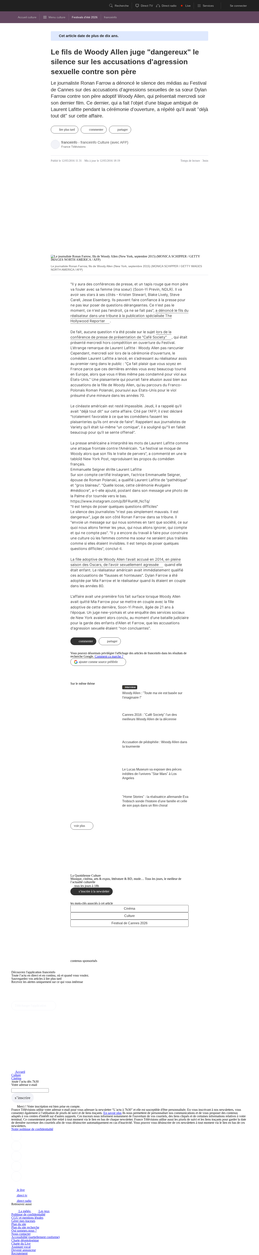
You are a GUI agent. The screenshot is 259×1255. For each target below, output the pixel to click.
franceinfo (69, 142)
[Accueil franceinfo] (24, 1184)
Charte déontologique (25, 1240)
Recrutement (19, 1253)
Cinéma (129, 908)
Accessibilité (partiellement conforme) (35, 1237)
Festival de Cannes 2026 (129, 923)
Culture (129, 916)
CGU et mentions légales (27, 1217)
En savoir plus (112, 1113)
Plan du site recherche (25, 1227)
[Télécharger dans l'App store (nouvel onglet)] (24, 990)
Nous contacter (21, 1234)
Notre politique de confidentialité (32, 1129)
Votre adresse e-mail (24, 1084)
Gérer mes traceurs (23, 1221)
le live (20, 1190)
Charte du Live (21, 1243)
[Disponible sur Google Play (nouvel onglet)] (25, 999)
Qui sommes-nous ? (24, 1230)
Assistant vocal (21, 1247)
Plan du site (18, 1224)
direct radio (23, 1201)
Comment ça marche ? (109, 656)
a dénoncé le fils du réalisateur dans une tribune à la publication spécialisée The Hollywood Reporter (129, 315)
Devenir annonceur (23, 1250)
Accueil (20, 1072)
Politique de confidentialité (28, 1214)
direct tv (21, 1195)
